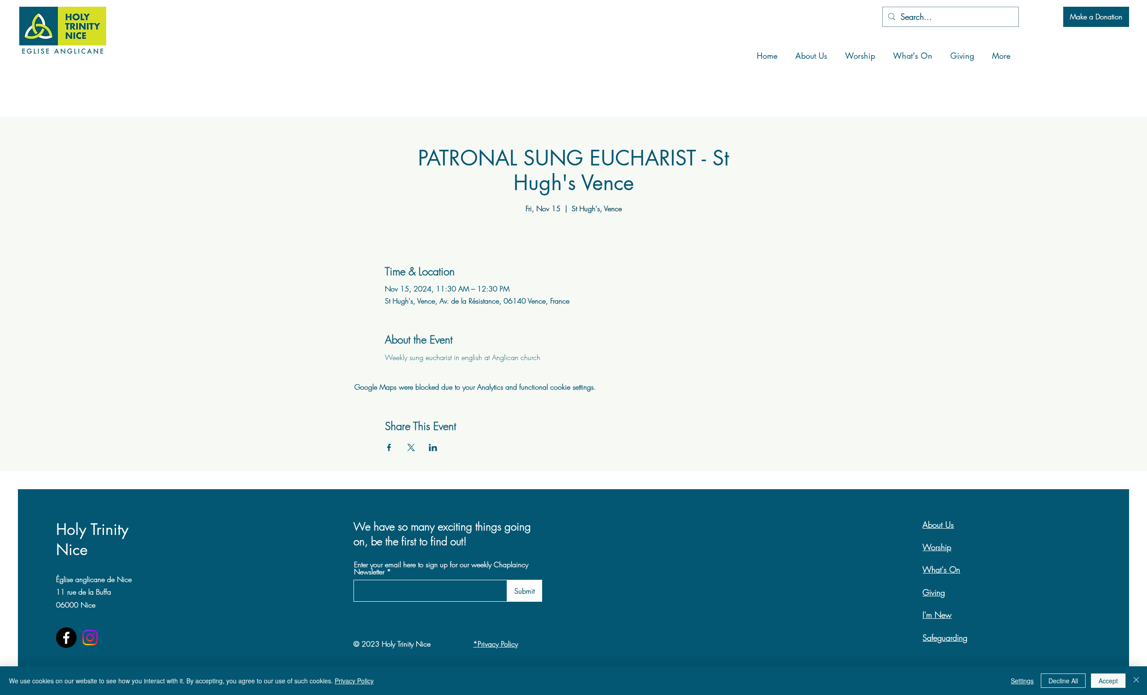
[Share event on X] (411, 447)
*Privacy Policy (495, 644)
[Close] (1136, 680)
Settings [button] (1022, 680)
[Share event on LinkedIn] (433, 447)
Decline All (1063, 680)
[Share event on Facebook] (389, 447)
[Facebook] (66, 637)
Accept (1108, 680)
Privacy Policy (354, 680)
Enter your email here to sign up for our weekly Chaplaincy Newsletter (441, 568)
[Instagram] (90, 637)
